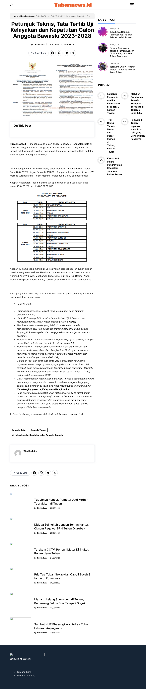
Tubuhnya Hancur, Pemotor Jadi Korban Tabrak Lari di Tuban (121, 34)
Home (15, 16)
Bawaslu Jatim (19, 430)
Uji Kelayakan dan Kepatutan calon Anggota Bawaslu (37, 435)
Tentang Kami (24, 671)
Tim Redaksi (39, 44)
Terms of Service (26, 675)
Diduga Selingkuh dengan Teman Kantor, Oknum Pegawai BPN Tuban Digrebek (122, 52)
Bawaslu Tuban (38, 430)
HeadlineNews (27, 16)
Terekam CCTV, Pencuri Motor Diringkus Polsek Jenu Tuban (122, 69)
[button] (11, 4)
